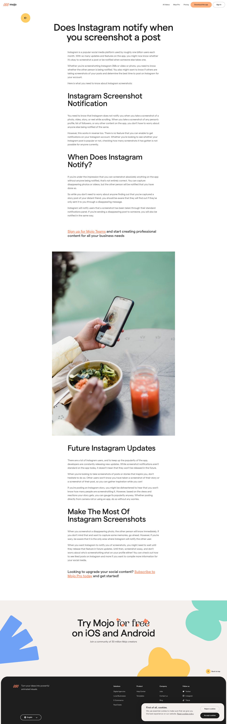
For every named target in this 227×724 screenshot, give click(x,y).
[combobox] (30, 717)
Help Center (141, 691)
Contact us (164, 696)
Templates (140, 696)
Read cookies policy (185, 714)
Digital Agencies (119, 691)
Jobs (161, 691)
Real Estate (118, 705)
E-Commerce (118, 700)
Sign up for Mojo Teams (87, 231)
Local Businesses (120, 696)
